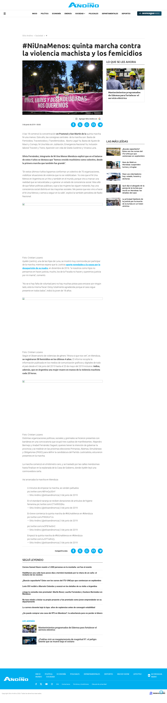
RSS (57, 684)
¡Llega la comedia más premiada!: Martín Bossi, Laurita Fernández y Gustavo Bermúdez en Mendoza (62, 593)
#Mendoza (88, 513)
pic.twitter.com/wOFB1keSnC (41, 526)
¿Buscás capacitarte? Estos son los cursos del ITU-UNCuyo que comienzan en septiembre (61, 581)
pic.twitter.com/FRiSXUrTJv (40, 517)
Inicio (34, 14)
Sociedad (79, 13)
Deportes (126, 14)
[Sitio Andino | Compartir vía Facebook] (73, 124)
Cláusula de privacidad (99, 684)
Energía (68, 14)
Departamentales (110, 14)
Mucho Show (123, 674)
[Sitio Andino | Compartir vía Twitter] (80, 124)
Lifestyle (137, 674)
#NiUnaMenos (72, 513)
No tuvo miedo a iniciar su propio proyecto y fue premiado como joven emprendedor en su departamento (62, 601)
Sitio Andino (27, 35)
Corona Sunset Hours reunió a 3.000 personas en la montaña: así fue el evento (57, 567)
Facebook (36, 684)
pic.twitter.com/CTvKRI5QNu (50, 504)
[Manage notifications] (161, 692)
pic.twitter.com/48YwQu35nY (41, 491)
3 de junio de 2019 (69, 495)
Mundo (38, 677)
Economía (56, 14)
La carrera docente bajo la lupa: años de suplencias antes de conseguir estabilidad (58, 607)
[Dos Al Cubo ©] (157, 694)
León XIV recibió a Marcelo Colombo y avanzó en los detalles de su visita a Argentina (59, 586)
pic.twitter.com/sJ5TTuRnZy (41, 539)
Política (44, 14)
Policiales (93, 14)
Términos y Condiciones (81, 684)
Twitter (41, 684)
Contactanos (66, 684)
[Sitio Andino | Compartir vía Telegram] (100, 124)
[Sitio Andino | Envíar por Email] (93, 124)
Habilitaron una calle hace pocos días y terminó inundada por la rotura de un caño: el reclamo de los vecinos (59, 574)
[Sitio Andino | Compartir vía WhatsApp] (86, 124)
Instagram (52, 684)
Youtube (46, 684)
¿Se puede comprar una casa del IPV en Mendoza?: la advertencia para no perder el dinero (62, 613)
